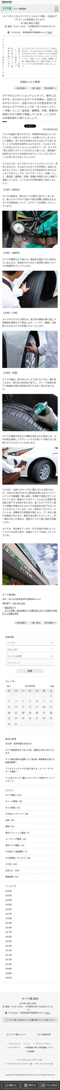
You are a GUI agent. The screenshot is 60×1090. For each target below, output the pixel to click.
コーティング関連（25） (16, 838)
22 (51, 712)
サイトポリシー (15, 1047)
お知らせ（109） (13, 870)
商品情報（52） (12, 876)
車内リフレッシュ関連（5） (17, 832)
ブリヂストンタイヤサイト (28, 1060)
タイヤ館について (18, 1034)
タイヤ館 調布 (20, 8)
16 (9, 712)
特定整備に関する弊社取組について (39, 1047)
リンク (27, 1043)
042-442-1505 (31, 23)
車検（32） (10, 826)
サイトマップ (15, 1043)
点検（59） (10, 820)
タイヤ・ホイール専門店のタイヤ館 (3, 57)
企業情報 (31, 1051)
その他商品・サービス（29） (18, 857)
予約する (32, 1085)
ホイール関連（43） (14, 801)
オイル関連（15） (13, 807)
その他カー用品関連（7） (16, 851)
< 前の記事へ (21, 88)
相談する (12, 1085)
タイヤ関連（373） (14, 795)
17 (16, 712)
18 (23, 712)
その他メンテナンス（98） (17, 813)
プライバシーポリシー (43, 1043)
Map (50, 32)
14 (44, 706)
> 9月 (51, 686)
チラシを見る (51, 1085)
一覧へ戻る (36, 88)
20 (37, 712)
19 (30, 712)
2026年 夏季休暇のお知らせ (18, 743)
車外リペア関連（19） (15, 845)
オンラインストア (43, 1063)
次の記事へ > (50, 88)
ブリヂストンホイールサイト (18, 1063)
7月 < (8, 686)
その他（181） (12, 864)
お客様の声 (46, 1034)
